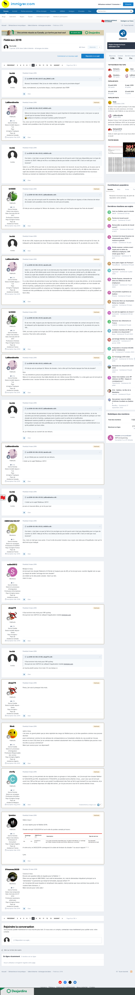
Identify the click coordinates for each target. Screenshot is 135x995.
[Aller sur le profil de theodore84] (110, 76)
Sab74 (114, 213)
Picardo (114, 296)
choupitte (115, 229)
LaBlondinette (12, 102)
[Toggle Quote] (26, 79)
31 (13, 583)
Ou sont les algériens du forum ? (123, 312)
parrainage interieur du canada (122, 339)
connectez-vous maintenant (71, 929)
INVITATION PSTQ (118, 269)
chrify (12, 772)
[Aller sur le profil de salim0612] (12, 572)
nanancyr (115, 370)
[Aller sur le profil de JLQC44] (109, 322)
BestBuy (114, 405)
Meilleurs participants (60, 16)
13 (51, 65)
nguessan (115, 272)
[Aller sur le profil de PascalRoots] (109, 263)
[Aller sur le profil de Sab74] (109, 212)
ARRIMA (62, 11)
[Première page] (4, 65)
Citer (29, 94)
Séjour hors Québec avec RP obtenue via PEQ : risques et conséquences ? (122, 379)
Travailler (53, 11)
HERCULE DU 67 (12, 521)
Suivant (57, 65)
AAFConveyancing (121, 438)
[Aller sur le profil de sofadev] (109, 237)
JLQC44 (114, 325)
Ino (113, 352)
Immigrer (71, 11)
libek (12, 726)
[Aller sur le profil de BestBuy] (109, 400)
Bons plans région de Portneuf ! (123, 263)
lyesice (12, 815)
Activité (14, 11)
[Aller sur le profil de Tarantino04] (109, 378)
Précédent (11, 65)
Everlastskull (116, 256)
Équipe (30, 16)
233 (13, 834)
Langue (43, 987)
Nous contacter (82, 987)
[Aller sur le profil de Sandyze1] (109, 279)
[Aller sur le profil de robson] (109, 219)
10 (39, 65)
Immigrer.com (66, 615)
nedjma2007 (116, 341)
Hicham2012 (117, 69)
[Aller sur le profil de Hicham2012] (110, 70)
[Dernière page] (62, 65)
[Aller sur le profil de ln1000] (12, 196)
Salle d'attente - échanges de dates (36, 48)
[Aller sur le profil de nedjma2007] (109, 340)
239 (13, 207)
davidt (45, 265)
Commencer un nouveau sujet (67, 56)
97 (13, 888)
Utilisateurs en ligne (43, 16)
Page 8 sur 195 (71, 65)
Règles (22, 16)
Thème (51, 987)
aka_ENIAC (47, 79)
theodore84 (117, 75)
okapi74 (12, 608)
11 (43, 65)
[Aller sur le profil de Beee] (109, 331)
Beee (113, 334)
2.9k (13, 745)
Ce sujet (123, 11)
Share (82, 47)
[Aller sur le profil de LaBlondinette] (12, 110)
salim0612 (12, 564)
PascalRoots (116, 265)
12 (47, 65)
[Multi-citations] (24, 93)
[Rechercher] (131, 11)
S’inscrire (128, 4)
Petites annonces (26, 11)
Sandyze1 (115, 285)
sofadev (114, 242)
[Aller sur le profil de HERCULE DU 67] (12, 528)
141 (13, 790)
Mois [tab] (118, 189)
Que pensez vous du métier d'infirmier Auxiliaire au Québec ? (122, 401)
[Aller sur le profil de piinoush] (109, 358)
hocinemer (115, 314)
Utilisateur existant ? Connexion (109, 4)
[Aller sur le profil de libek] (12, 733)
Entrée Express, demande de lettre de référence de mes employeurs (122, 281)
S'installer (81, 11)
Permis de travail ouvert (120, 218)
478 (13, 626)
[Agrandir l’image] (62, 838)
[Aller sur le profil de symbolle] (109, 302)
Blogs (3, 16)
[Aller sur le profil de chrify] (12, 779)
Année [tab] (127, 189)
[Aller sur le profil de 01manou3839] (12, 877)
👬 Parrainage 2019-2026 (121, 357)
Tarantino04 (116, 383)
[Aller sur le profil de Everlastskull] (109, 248)
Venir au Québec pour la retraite (123, 211)
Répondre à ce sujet (93, 56)
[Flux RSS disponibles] (131, 971)
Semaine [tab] (110, 189)
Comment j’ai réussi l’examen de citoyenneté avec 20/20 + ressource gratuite (123, 238)
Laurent (114, 394)
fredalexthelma (83, 804)
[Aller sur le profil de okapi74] (12, 615)
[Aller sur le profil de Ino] (109, 349)
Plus (89, 11)
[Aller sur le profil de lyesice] (12, 822)
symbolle (115, 305)
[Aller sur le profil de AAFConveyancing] (110, 438)
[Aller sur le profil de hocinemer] (109, 313)
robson (114, 220)
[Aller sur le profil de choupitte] (109, 226)
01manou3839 (12, 869)
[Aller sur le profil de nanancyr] (109, 366)
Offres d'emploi (41, 11)
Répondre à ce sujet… (22, 940)
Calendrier (12, 16)
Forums (5, 11)
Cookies (92, 987)
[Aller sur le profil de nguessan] (109, 270)
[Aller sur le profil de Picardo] (109, 292)
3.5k (13, 121)
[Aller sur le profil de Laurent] (109, 391)
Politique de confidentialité (66, 987)
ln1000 (45, 108)
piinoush (115, 359)
